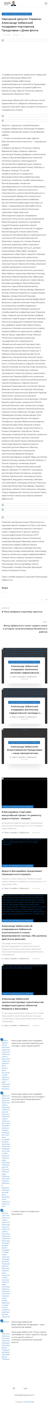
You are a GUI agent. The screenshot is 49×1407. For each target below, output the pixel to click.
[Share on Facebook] (4, 594)
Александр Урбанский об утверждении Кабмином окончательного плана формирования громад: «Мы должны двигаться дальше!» (24, 932)
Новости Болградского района (17, 921)
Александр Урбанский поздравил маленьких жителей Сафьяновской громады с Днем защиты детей (25, 670)
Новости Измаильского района (17, 14)
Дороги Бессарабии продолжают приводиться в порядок (22, 873)
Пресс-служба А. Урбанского (24, 677)
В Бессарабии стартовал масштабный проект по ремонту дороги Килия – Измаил (21, 815)
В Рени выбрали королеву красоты (22, 612)
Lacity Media (29, 1402)
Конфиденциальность (24, 1395)
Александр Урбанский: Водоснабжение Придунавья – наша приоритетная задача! (24, 750)
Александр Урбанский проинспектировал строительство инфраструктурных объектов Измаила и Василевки (23, 1004)
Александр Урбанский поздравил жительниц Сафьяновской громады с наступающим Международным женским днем (24, 710)
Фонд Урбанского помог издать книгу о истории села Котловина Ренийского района (25, 628)
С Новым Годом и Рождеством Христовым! (25, 1212)
